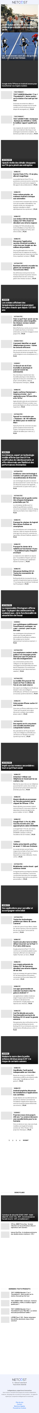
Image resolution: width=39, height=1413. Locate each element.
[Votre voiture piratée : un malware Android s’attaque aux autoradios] (6, 195)
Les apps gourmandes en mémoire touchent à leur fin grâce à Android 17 (24, 991)
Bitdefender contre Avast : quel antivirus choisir (25, 867)
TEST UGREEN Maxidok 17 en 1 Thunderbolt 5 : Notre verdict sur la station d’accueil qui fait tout (25, 97)
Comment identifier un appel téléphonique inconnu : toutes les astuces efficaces (25, 345)
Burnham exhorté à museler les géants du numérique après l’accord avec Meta (25, 268)
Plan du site (19, 1402)
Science (5, 299)
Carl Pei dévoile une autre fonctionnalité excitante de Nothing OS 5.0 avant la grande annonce (25, 1016)
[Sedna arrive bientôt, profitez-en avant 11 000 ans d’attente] (6, 845)
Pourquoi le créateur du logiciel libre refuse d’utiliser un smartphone (25, 524)
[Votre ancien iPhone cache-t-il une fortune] (6, 704)
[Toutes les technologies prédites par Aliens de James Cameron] (6, 920)
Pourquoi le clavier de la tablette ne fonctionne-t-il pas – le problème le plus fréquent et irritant (25, 550)
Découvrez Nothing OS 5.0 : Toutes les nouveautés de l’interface (24, 573)
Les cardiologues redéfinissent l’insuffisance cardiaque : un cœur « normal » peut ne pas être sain (25, 627)
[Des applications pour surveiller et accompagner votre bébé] (19, 899)
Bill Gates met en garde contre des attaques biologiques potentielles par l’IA (25, 500)
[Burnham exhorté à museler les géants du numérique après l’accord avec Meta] (6, 266)
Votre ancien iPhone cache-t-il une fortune (25, 704)
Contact (19, 1404)
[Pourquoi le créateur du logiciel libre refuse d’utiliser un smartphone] (6, 523)
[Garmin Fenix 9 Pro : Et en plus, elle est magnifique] (6, 175)
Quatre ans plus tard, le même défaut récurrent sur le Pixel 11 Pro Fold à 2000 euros (25, 944)
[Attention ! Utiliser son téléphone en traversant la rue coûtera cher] (6, 778)
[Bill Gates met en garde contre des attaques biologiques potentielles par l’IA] (6, 499)
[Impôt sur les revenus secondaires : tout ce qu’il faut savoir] (19, 757)
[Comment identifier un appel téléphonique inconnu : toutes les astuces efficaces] (6, 344)
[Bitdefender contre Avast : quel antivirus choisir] (6, 867)
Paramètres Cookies (19, 1408)
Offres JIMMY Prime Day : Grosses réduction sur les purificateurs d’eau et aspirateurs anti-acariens (23, 1225)
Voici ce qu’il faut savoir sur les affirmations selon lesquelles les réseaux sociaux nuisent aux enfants (25, 322)
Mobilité (17, 171)
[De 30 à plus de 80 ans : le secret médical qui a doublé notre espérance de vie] (19, 18)
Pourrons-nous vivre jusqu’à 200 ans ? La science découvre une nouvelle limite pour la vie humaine (25, 1118)
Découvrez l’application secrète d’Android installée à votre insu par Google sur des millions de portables (24, 244)
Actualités (7, 160)
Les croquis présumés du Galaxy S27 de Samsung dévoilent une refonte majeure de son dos (25, 967)
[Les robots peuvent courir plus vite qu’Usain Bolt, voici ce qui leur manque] (19, 46)
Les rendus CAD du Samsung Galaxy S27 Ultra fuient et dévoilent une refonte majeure (25, 221)
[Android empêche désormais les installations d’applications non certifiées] (6, 1091)
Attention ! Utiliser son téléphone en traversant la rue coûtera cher (25, 779)
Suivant (26, 1140)
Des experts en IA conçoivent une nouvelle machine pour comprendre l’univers (24, 726)
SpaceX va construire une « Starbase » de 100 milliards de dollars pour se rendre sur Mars (24, 419)
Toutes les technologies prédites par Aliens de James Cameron (24, 921)
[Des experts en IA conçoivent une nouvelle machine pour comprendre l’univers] (6, 724)
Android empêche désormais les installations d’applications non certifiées (25, 1093)
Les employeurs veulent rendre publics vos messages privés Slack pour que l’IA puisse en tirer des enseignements (25, 655)
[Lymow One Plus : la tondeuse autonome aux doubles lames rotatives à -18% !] (5, 1235)
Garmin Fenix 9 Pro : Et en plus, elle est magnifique (25, 175)
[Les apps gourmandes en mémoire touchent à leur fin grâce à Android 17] (6, 989)
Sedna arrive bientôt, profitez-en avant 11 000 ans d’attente (25, 845)
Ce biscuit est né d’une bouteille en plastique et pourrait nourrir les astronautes (22, 369)
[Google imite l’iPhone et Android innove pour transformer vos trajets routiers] (19, 74)
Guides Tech (18, 341)
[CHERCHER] (37, 2)
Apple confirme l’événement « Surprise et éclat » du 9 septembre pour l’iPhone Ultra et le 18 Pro (25, 395)
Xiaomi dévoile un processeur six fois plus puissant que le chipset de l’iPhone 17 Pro (24, 801)
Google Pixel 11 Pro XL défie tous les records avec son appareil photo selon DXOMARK (25, 824)
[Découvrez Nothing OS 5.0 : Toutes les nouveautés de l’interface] (6, 572)
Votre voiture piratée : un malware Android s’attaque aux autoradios (24, 196)
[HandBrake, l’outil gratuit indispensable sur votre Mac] (6, 1071)
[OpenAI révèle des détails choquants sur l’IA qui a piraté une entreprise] (19, 154)
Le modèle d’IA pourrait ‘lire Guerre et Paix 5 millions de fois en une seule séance (24, 683)
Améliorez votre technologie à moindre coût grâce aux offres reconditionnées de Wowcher (25, 476)
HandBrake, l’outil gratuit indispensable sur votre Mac (24, 1071)
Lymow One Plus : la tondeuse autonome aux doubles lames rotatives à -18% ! (24, 1233)
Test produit (18, 92)
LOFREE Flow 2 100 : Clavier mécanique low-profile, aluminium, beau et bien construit (23, 1319)
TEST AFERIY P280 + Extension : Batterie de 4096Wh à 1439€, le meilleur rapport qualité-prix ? (25, 122)
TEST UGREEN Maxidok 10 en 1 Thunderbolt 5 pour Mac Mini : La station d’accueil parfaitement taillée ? (24, 1310)
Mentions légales (19, 1406)
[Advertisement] (19, 1167)
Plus (32, 109)
